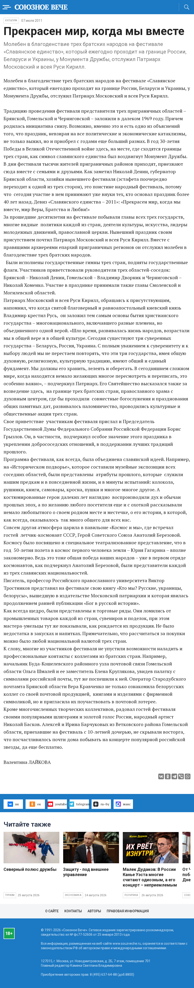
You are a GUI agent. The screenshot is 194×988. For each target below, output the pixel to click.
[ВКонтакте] (161, 776)
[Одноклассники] (168, 776)
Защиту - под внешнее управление (86, 872)
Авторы (94, 911)
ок (39, 804)
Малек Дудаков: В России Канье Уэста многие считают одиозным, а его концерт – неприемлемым (150, 877)
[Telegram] (174, 776)
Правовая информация (128, 911)
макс (127, 804)
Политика (131, 895)
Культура (11, 20)
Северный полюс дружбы (30, 869)
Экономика (73, 895)
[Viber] (181, 776)
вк (17, 804)
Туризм (9, 895)
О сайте (52, 911)
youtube (61, 804)
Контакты (73, 911)
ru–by (105, 804)
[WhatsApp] (187, 776)
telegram (82, 804)
